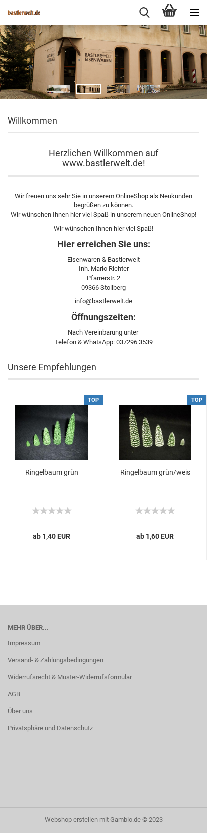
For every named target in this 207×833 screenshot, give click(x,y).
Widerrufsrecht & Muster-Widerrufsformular (70, 677)
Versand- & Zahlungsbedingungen (56, 660)
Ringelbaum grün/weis (155, 472)
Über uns (20, 711)
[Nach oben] (179, 817)
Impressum (24, 643)
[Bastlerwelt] (20, 12)
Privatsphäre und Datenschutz (50, 728)
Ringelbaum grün (51, 472)
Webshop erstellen (71, 819)
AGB (14, 694)
